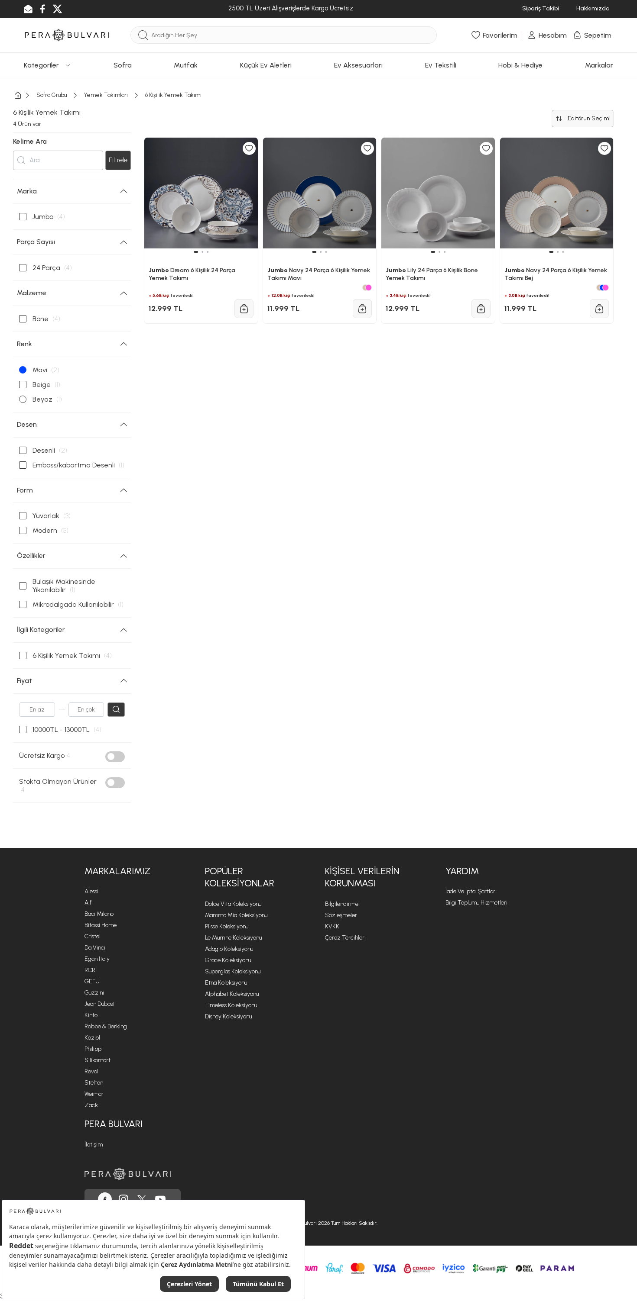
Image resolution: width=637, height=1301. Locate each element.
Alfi (88, 902)
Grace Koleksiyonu (228, 960)
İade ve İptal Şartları (471, 891)
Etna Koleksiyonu (226, 982)
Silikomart (97, 1060)
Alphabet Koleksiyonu (232, 994)
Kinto (91, 1015)
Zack (91, 1105)
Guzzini (94, 992)
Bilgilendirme (341, 904)
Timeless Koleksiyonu (231, 1005)
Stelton (93, 1082)
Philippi (93, 1049)
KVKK (332, 926)
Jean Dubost (99, 1004)
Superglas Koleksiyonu (232, 971)
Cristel (92, 936)
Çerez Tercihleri (345, 937)
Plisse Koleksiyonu (226, 926)
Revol (91, 1071)
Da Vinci (94, 947)
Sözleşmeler (341, 915)
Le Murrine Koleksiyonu (233, 937)
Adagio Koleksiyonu (229, 949)
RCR (89, 970)
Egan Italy (97, 959)
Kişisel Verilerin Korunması (362, 877)
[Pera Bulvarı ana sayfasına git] (127, 1174)
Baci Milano (99, 914)
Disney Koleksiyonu (228, 1016)
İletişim (93, 1144)
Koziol (92, 1037)
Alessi (91, 891)
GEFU (92, 981)
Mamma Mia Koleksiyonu (236, 915)
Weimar (94, 1094)
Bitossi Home (100, 925)
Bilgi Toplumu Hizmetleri (476, 902)
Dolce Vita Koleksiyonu (233, 904)
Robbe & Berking (105, 1026)
